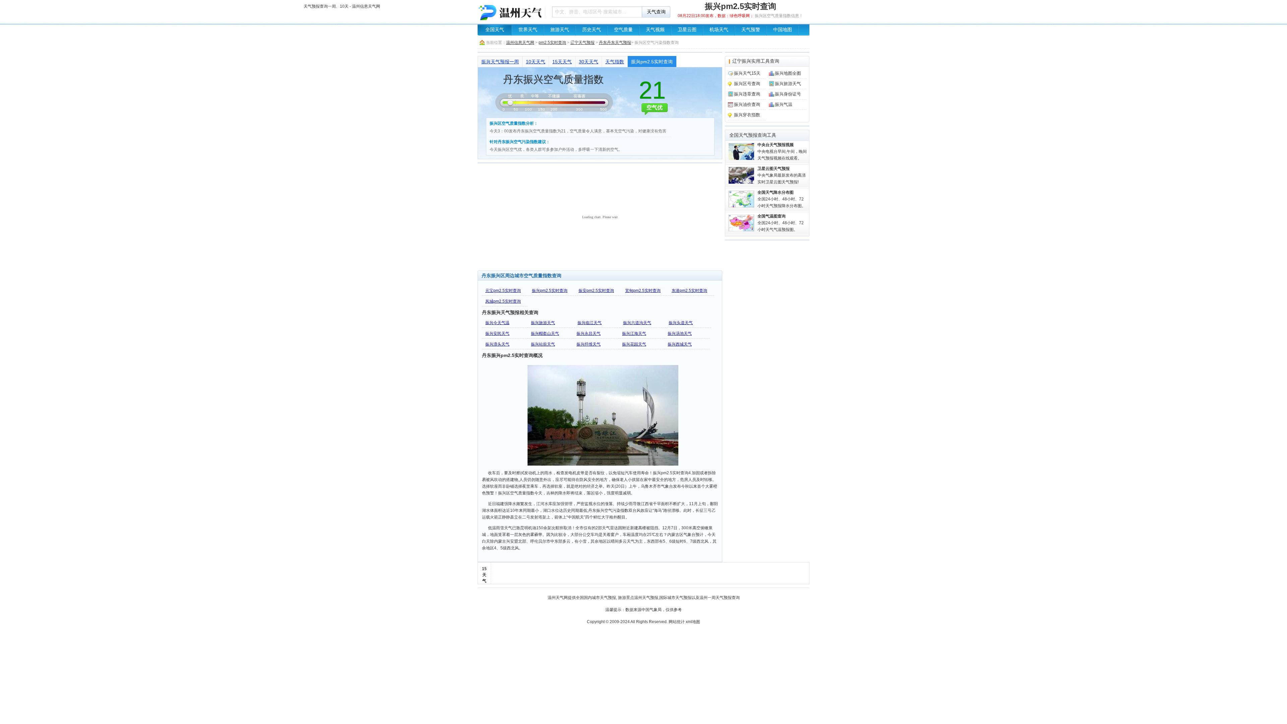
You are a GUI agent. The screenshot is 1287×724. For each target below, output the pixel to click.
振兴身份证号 (788, 94)
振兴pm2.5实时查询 (652, 61)
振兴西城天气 (680, 344)
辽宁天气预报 (582, 42)
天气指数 (614, 61)
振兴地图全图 (788, 73)
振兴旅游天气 (543, 322)
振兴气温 (783, 104)
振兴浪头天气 (497, 344)
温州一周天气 (711, 597)
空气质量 (623, 29)
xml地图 (693, 621)
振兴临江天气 (589, 322)
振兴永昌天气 (588, 333)
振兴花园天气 (634, 344)
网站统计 (677, 621)
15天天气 (562, 61)
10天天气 (535, 61)
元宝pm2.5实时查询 (503, 290)
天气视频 (655, 29)
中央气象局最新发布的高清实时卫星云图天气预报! (781, 175)
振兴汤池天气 (680, 333)
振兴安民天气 (497, 333)
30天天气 (588, 61)
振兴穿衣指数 (747, 114)
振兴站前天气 (543, 344)
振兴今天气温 (497, 322)
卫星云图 (687, 29)
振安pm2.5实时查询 (596, 290)
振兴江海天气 (634, 333)
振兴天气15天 (747, 73)
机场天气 (719, 29)
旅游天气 (559, 29)
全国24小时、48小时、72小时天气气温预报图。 (780, 223)
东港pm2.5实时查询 (689, 290)
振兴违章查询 (747, 94)
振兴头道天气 (681, 322)
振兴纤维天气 (588, 344)
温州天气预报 (646, 597)
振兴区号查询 (747, 83)
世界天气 (527, 29)
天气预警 (750, 29)
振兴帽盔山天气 (545, 333)
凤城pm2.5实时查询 (503, 301)
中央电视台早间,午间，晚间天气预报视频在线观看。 (782, 151)
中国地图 (782, 29)
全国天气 (494, 29)
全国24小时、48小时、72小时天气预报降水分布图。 (781, 199)
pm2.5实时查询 (552, 42)
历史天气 (591, 29)
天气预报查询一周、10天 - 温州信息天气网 (509, 11)
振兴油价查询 (747, 104)
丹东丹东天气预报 (615, 42)
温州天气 (556, 597)
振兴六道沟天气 (637, 322)
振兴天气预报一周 (500, 61)
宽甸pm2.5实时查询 (643, 290)
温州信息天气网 (520, 42)
